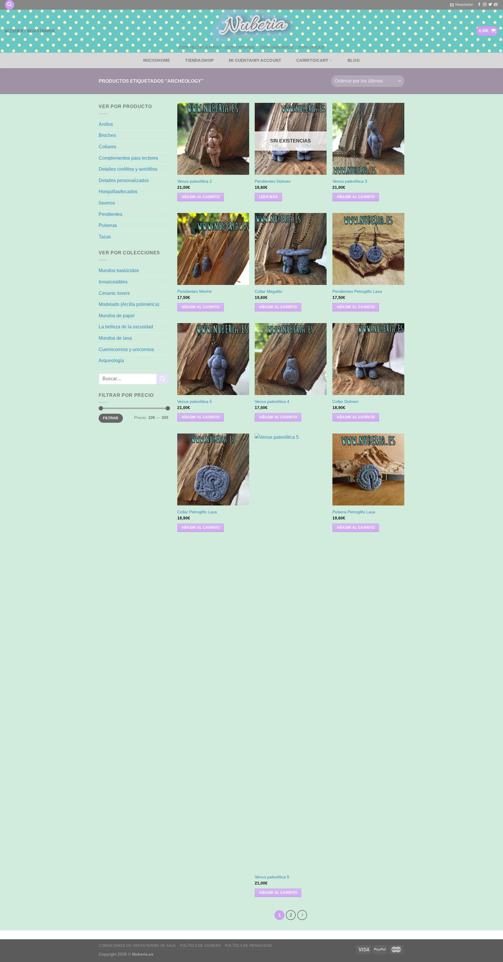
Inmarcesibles (113, 281)
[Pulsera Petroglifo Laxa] (368, 469)
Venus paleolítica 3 (349, 181)
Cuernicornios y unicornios (126, 349)
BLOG (354, 60)
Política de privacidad (248, 946)
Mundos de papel (116, 315)
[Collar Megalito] (291, 249)
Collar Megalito (268, 291)
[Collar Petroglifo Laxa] (213, 469)
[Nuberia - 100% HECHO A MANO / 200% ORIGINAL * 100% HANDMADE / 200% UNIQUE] (251, 26)
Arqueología (111, 360)
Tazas (105, 236)
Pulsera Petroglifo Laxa (353, 512)
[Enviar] (163, 379)
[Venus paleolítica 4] (291, 359)
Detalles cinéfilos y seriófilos (128, 169)
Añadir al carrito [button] (201, 197)
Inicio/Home (156, 60)
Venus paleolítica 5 (272, 877)
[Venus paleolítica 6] (213, 359)
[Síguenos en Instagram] (484, 5)
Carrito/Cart (312, 60)
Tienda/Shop (199, 60)
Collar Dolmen (345, 401)
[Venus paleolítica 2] (213, 139)
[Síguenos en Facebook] (479, 5)
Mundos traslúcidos (119, 270)
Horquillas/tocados (118, 191)
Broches (107, 135)
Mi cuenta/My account (255, 60)
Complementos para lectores (128, 158)
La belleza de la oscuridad (126, 326)
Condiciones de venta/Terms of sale (137, 946)
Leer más (268, 197)
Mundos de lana (115, 338)
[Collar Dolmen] (368, 359)
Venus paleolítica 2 (194, 181)
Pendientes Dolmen (273, 181)
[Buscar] (9, 5)
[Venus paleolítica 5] (291, 652)
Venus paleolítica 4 (272, 401)
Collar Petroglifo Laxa (197, 512)
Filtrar (110, 418)
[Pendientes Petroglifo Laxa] (368, 249)
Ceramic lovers (114, 293)
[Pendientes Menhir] (213, 249)
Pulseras (108, 225)
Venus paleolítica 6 (194, 401)
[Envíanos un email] (495, 5)
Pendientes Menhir (194, 291)
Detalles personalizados (124, 180)
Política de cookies (200, 946)
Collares (107, 146)
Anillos (106, 124)
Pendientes (110, 214)
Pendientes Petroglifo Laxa (357, 291)
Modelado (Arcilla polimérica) (129, 304)
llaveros (107, 202)
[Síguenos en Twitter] (490, 5)
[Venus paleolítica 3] (368, 139)
